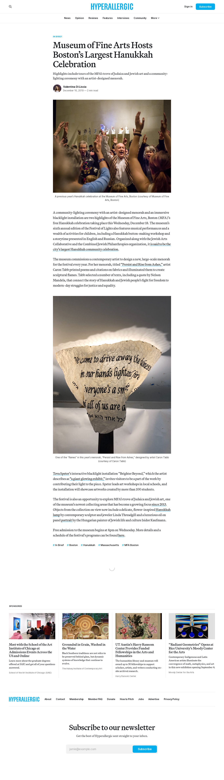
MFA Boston (131, 545)
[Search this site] (10, 6)
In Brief (57, 36)
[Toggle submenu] (158, 18)
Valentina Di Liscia (74, 86)
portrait (66, 520)
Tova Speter (61, 473)
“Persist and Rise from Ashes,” (142, 264)
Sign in (188, 6)
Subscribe (205, 6)
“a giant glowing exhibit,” (87, 479)
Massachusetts (110, 545)
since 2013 (159, 504)
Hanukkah (89, 545)
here (121, 535)
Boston (73, 545)
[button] (154, 18)
